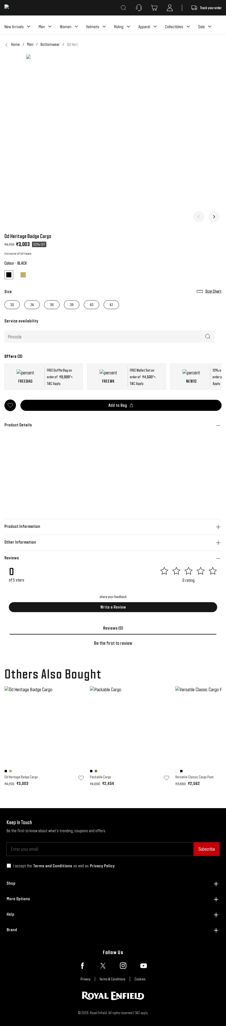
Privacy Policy (102, 865)
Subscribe (206, 849)
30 (12, 305)
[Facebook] (82, 965)
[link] (73, 44)
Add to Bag (117, 405)
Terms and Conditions (52, 865)
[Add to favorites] (81, 778)
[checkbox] (9, 865)
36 (52, 305)
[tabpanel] (113, 643)
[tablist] (113, 628)
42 (111, 305)
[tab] (113, 628)
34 (32, 305)
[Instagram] (123, 965)
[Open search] (123, 7)
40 (91, 305)
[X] (102, 965)
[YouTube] (143, 965)
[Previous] (198, 216)
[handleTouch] (113, 141)
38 (72, 305)
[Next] (213, 216)
